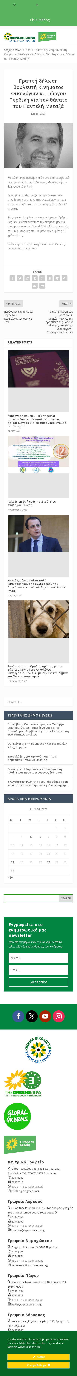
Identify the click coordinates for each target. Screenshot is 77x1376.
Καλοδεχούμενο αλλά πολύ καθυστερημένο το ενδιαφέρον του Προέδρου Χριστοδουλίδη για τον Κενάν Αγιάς (36, 586)
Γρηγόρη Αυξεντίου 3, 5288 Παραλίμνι (34, 1247)
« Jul (10, 877)
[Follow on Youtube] (45, 1016)
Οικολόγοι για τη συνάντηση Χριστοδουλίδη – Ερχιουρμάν (37, 745)
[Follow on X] (32, 1016)
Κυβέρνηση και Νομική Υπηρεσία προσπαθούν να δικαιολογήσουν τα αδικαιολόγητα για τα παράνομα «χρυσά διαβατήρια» (37, 421)
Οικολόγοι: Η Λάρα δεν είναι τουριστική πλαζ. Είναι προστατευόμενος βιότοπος (35, 770)
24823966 (17, 1330)
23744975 (17, 1252)
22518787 (17, 1177)
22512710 (17, 1182)
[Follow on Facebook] (18, 1016)
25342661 (17, 1217)
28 (48, 862)
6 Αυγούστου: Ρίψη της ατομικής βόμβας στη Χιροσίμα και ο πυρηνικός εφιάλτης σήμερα (38, 783)
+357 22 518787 (24, 5)
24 (12, 862)
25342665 (17, 1221)
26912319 (17, 1295)
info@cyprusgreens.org (51, 5)
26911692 (17, 1291)
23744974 (17, 1256)
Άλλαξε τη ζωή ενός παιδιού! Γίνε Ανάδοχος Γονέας (32, 503)
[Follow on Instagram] (59, 1016)
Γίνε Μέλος (40, 19)
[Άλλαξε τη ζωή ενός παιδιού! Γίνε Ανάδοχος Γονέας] (39, 454)
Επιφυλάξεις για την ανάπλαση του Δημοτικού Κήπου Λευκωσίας (32, 758)
